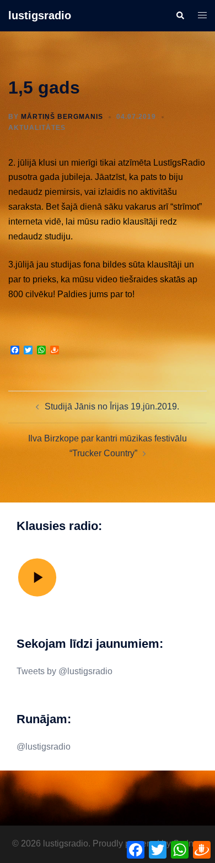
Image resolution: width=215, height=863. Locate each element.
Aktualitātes (37, 128)
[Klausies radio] (37, 595)
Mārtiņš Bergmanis (62, 117)
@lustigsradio (44, 746)
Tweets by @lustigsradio (64, 671)
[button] (179, 15)
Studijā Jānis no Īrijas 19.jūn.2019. (112, 406)
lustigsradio (39, 15)
